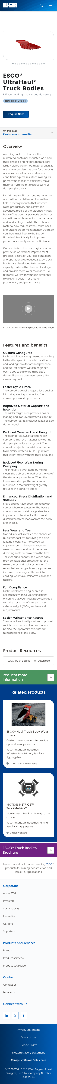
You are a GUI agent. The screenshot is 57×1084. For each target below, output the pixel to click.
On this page (10, 131)
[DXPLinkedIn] (6, 1015)
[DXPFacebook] (23, 1015)
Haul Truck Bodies (15, 100)
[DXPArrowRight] (50, 677)
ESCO (49, 864)
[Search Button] (41, 5)
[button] (41, 5)
